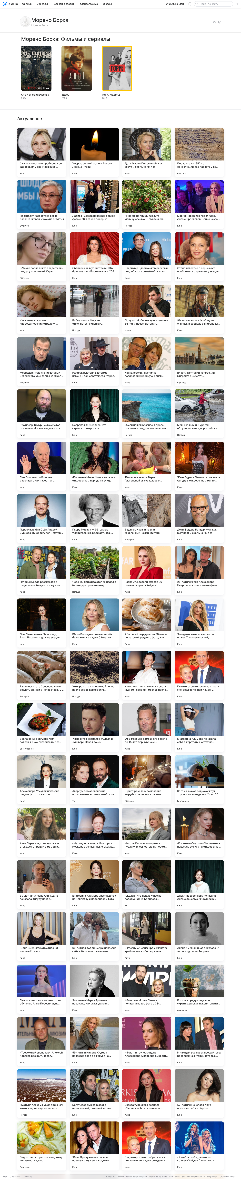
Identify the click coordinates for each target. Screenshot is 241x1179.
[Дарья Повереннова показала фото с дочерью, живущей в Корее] (199, 884)
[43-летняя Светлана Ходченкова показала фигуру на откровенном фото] (199, 832)
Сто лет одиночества (35, 94)
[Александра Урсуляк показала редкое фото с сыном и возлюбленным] (41, 779)
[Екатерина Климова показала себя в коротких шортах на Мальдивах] (199, 727)
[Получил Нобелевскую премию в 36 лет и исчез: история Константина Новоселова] (146, 309)
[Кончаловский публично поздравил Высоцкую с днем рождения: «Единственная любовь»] (146, 361)
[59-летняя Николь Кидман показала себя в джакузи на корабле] (94, 1041)
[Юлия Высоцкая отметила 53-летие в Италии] (41, 936)
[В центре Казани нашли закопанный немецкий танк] (146, 518)
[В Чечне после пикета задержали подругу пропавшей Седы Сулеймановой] (41, 256)
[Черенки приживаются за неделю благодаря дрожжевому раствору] (94, 570)
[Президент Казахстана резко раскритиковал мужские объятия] (41, 204)
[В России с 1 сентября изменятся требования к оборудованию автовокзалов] (146, 936)
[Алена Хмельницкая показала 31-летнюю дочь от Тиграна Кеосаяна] (199, 936)
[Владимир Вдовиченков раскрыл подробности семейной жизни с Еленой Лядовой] (146, 256)
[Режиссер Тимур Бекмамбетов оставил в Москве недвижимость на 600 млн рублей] (41, 413)
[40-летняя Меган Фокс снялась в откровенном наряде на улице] (94, 466)
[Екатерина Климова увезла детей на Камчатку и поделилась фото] (94, 884)
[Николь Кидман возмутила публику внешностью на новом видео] (146, 832)
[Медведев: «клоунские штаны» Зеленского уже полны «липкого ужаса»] (41, 361)
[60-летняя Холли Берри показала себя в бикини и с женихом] (94, 936)
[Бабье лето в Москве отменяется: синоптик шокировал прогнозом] (94, 309)
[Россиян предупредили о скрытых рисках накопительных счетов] (199, 989)
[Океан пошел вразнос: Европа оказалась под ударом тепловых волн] (146, 413)
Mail (5, 1176)
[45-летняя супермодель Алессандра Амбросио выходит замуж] (146, 1041)
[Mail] (5, 4)
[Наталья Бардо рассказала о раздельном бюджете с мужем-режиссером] (41, 570)
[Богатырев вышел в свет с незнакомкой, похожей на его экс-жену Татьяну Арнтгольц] (94, 1093)
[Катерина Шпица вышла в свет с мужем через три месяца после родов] (146, 675)
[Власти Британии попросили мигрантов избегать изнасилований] (199, 361)
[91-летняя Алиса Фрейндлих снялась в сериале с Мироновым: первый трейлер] (199, 309)
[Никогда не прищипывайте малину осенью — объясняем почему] (146, 204)
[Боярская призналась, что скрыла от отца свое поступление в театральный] (94, 413)
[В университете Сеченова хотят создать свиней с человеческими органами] (41, 675)
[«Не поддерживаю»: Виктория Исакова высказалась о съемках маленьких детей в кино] (94, 832)
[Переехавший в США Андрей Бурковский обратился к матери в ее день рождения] (41, 518)
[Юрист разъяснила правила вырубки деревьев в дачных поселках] (146, 779)
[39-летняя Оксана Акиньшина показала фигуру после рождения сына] (41, 884)
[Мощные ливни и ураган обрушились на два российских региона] (199, 413)
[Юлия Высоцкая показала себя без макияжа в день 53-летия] (94, 623)
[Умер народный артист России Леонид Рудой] (94, 152)
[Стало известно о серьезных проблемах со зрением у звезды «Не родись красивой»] (199, 256)
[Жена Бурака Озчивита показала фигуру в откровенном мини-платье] (199, 466)
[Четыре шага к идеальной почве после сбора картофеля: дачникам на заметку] (94, 675)
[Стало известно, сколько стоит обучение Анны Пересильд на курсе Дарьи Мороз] (41, 989)
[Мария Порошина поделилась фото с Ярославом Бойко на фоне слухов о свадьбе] (199, 204)
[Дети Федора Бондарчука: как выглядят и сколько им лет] (199, 518)
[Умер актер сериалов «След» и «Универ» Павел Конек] (94, 727)
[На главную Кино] (12, 4)
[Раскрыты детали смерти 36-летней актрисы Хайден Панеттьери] (146, 570)
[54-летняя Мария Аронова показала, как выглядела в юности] (94, 989)
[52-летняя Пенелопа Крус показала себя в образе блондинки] (199, 1093)
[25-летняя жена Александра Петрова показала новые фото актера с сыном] (199, 570)
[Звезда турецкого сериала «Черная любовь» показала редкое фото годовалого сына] (146, 1093)
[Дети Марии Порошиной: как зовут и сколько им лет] (146, 152)
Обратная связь (227, 1176)
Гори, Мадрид (111, 94)
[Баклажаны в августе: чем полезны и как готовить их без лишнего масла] (41, 727)
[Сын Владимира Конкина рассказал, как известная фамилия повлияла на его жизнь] (41, 466)
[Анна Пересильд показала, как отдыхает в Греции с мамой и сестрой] (41, 832)
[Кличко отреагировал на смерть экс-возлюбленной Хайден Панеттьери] (199, 675)
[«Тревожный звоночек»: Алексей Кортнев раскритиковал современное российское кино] (41, 1041)
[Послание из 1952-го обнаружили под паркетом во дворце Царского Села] (199, 152)
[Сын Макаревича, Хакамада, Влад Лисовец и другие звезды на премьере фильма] (41, 623)
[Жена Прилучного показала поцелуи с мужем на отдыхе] (94, 1146)
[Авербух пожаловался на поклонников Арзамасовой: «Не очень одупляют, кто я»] (94, 779)
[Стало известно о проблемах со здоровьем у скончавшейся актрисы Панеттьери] (41, 152)
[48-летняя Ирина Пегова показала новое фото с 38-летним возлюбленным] (146, 989)
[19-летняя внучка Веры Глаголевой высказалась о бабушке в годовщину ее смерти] (146, 466)
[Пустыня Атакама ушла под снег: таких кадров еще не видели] (41, 1093)
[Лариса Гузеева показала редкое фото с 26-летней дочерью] (94, 204)
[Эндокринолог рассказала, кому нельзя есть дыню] (41, 1146)
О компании (15, 1176)
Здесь (65, 94)
